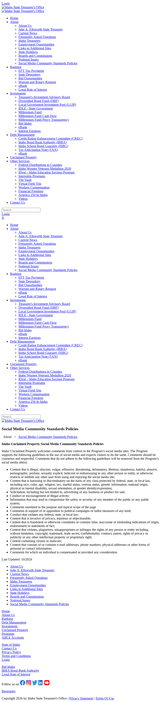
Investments (9, 626)
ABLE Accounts (13, 637)
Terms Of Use (104, 698)
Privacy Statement (81, 698)
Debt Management (14, 622)
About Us (8, 615)
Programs (8, 634)
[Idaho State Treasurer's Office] (23, 7)
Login (6, 3)
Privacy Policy (11, 652)
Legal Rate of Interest (16, 674)
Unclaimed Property (15, 630)
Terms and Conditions (16, 656)
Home (6, 611)
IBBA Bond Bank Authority (20, 670)
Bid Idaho (8, 667)
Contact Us (9, 648)
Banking (7, 618)
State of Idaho (11, 644)
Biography (9, 691)
